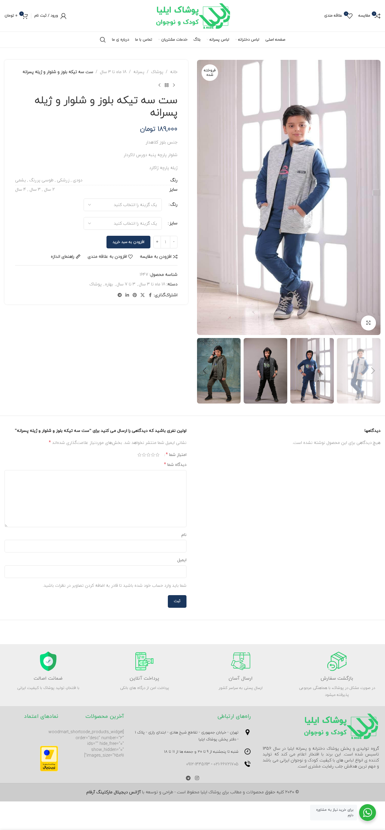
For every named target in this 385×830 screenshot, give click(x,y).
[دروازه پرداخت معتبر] (49, 758)
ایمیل (181, 560)
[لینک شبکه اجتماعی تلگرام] (120, 295)
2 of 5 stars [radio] (153, 455)
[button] (372, 370)
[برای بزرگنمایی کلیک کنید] (368, 322)
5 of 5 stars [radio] (139, 455)
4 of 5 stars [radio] (144, 455)
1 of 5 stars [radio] (157, 455)
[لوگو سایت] (192, 15)
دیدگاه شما (175, 465)
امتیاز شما (176, 454)
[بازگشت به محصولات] (166, 85)
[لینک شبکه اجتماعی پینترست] (135, 295)
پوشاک (157, 72)
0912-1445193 (198, 764)
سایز (173, 223)
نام (183, 535)
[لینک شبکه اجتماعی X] (142, 295)
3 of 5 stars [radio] (148, 455)
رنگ (173, 205)
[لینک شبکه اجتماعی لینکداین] (127, 295)
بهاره (109, 284)
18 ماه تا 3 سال (113, 72)
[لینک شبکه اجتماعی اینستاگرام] (197, 778)
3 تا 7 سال (125, 284)
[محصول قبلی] (173, 85)
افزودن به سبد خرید (128, 242)
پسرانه (138, 72)
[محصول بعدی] (159, 85)
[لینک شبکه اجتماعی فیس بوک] (150, 295)
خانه (173, 72)
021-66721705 (226, 764)
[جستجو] (103, 40)
